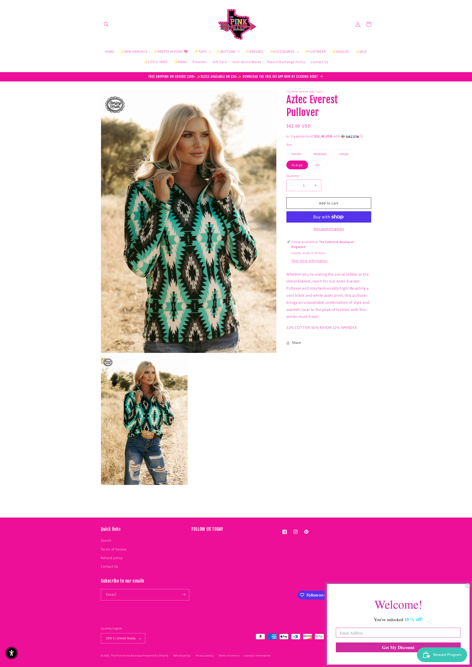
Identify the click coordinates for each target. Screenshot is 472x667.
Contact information (257, 655)
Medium (323, 154)
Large (346, 154)
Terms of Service (114, 549)
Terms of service (229, 655)
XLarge (297, 164)
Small (299, 154)
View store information (309, 260)
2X (319, 165)
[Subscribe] (183, 594)
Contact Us (109, 566)
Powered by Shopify (155, 655)
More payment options (329, 228)
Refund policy (112, 557)
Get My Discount (398, 647)
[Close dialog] (467, 585)
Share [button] (296, 342)
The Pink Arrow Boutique (127, 655)
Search (106, 540)
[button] (106, 24)
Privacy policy (205, 655)
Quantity (292, 175)
